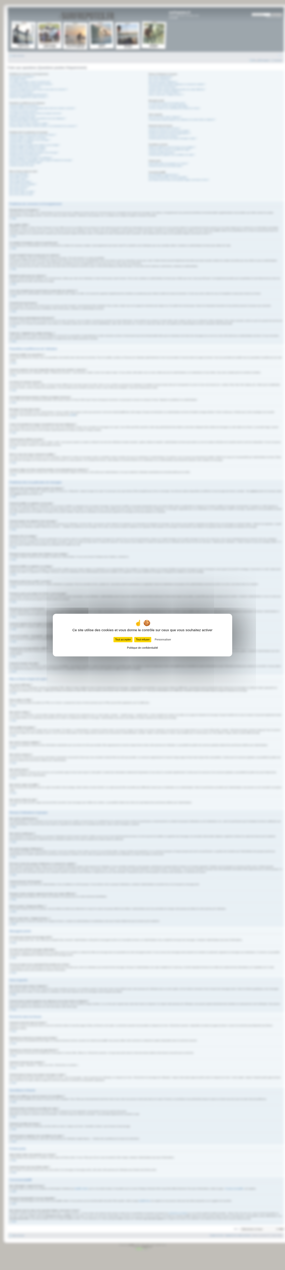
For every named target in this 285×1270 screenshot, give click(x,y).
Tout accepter (123, 639)
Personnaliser (163, 639)
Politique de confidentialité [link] (142, 647)
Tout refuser (143, 639)
